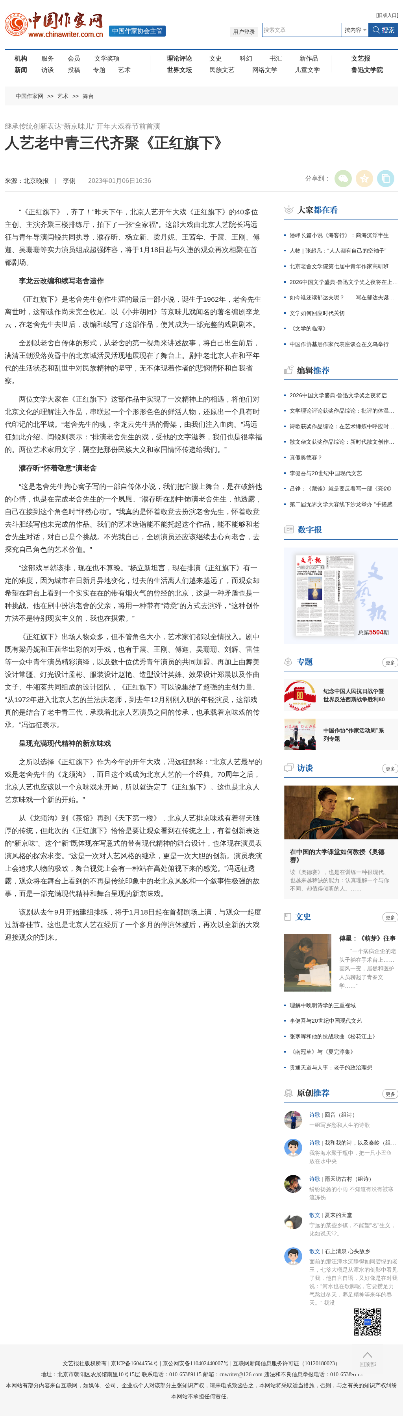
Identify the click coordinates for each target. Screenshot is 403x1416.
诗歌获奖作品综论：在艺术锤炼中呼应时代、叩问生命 (344, 426)
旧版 (387, 15)
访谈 (47, 69)
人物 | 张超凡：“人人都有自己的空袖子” (338, 250)
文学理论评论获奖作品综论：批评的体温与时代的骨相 (344, 410)
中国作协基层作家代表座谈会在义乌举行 (339, 344)
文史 (215, 58)
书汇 (276, 58)
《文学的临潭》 (309, 328)
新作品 (308, 58)
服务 (47, 58)
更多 (390, 663)
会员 (74, 58)
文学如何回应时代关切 (317, 313)
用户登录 (244, 32)
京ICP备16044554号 (134, 1363)
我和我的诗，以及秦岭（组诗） (363, 1143)
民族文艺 (222, 69)
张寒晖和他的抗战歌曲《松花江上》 (334, 1036)
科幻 (246, 58)
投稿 (74, 69)
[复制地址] (385, 178)
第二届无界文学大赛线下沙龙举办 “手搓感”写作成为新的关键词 (344, 504)
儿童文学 (307, 69)
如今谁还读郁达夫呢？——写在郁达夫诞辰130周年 (344, 297)
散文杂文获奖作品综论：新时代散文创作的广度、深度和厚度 (344, 442)
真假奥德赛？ (306, 457)
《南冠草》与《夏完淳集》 (323, 1052)
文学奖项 (107, 58)
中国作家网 (29, 96)
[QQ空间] (364, 178)
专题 (99, 69)
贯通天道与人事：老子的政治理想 (331, 1067)
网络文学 (264, 69)
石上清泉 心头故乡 (347, 1251)
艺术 (124, 69)
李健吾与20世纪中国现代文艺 (326, 473)
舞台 (88, 96)
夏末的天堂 (338, 1215)
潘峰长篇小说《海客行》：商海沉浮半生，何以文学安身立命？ (344, 235)
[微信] (343, 178)
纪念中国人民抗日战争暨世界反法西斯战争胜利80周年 (354, 695)
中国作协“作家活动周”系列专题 (354, 734)
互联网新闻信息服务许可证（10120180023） (286, 1363)
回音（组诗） (341, 1115)
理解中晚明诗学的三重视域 (323, 1005)
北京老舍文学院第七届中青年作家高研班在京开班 (344, 266)
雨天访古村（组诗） (349, 1179)
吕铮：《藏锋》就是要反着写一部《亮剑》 (342, 488)
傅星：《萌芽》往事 (367, 938)
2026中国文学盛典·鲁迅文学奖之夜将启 (338, 395)
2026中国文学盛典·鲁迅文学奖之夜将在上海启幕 (344, 282)
